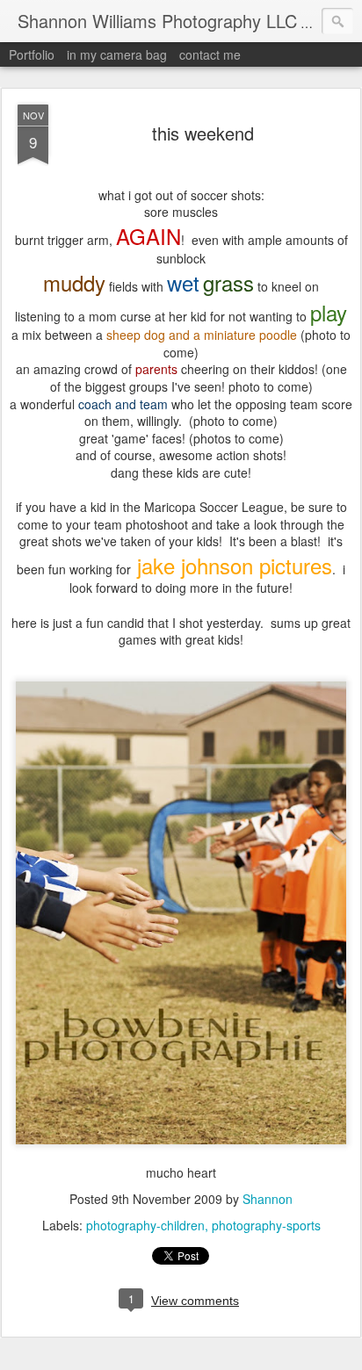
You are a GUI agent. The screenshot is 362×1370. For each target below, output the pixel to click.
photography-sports (266, 1225)
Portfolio (31, 54)
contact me (210, 54)
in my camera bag (117, 54)
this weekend (203, 133)
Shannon (268, 1199)
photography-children (145, 1225)
